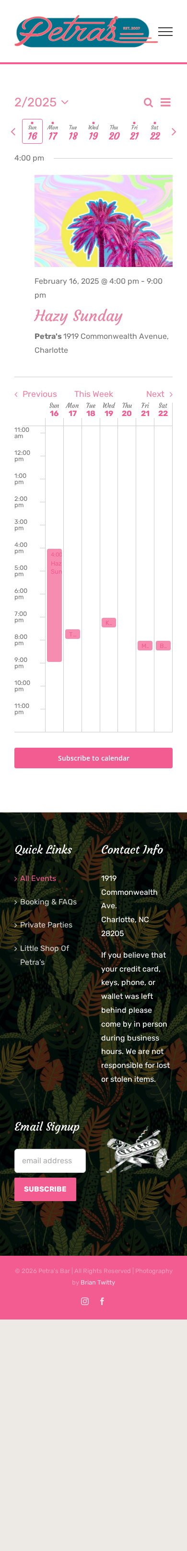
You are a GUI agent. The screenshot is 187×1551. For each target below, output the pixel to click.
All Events (38, 878)
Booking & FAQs (48, 901)
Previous (40, 394)
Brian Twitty (98, 1282)
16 (54, 413)
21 (145, 413)
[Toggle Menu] (165, 31)
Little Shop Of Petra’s (44, 955)
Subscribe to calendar (93, 758)
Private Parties (46, 924)
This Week (93, 394)
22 (163, 413)
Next (155, 394)
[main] (93, 438)
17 (73, 413)
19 (109, 413)
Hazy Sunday (79, 315)
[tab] (32, 131)
